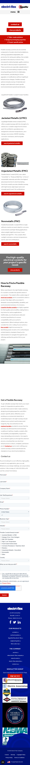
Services (15, 652)
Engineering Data (15, 641)
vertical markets (15, 635)
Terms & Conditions (19, 757)
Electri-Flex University (15, 661)
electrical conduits (6, 297)
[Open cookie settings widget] (3, 762)
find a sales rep (15, 644)
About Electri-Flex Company (15, 655)
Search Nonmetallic (10, 244)
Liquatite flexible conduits (9, 307)
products (15, 632)
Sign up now (15, 676)
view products (15, 30)
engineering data (6, 426)
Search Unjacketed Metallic (13, 194)
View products (15, 270)
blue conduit (4, 327)
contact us (15, 24)
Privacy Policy (9, 757)
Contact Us (15, 664)
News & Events (15, 658)
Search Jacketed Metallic (12, 143)
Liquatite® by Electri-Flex (15, 638)
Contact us (8, 446)
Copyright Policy (21, 754)
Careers (7, 754)
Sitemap (13, 754)
